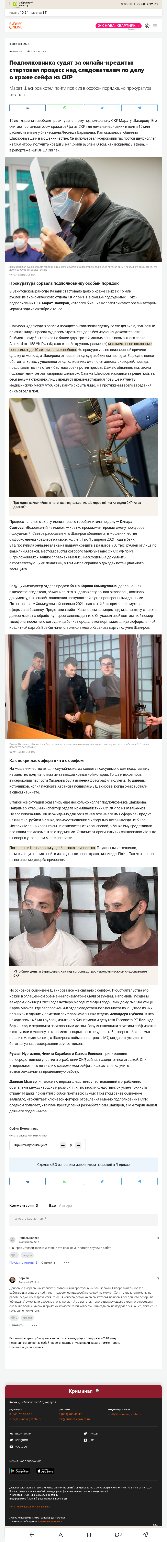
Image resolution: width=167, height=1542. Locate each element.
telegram (21, 1440)
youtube (20, 1446)
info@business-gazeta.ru (25, 1419)
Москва (36, 12)
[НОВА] (117, 25)
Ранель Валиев (29, 1237)
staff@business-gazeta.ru (124, 1414)
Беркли (24, 1278)
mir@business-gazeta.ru (74, 1419)
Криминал (17, 51)
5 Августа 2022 (19, 43)
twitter (93, 1433)
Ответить (48, 1262)
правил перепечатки (50, 1521)
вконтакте (22, 1433)
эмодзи (27, 1255)
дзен (92, 1440)
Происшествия (37, 51)
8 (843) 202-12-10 (20, 1414)
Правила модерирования (26, 1347)
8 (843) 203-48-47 (70, 1414)
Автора (65, 1206)
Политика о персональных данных (29, 1506)
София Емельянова (23, 1129)
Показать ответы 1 (23, 1262)
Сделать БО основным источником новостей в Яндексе (83, 1164)
